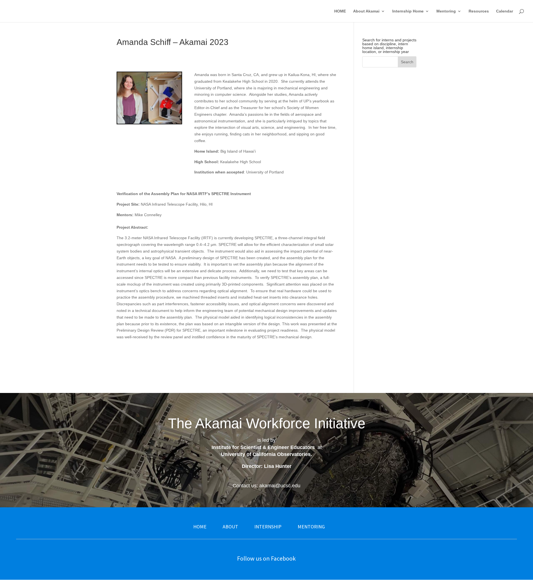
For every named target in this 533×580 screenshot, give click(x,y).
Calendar (504, 11)
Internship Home (408, 11)
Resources (479, 11)
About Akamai (366, 11)
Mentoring (446, 11)
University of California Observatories (266, 454)
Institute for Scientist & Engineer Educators (263, 447)
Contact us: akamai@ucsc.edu (266, 485)
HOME (340, 11)
